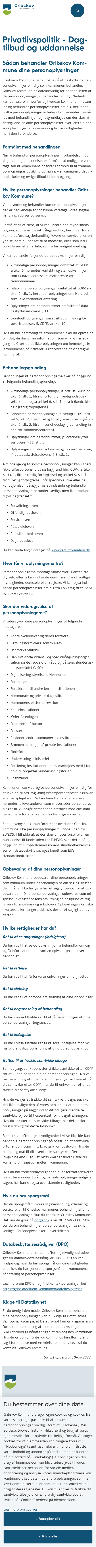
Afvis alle (49, 1536)
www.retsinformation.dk (71, 550)
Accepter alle (50, 1519)
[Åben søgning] (77, 10)
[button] (91, 10)
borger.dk (41, 1220)
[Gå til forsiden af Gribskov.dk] (34, 10)
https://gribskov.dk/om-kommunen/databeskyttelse (42, 1289)
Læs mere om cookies (21, 1509)
